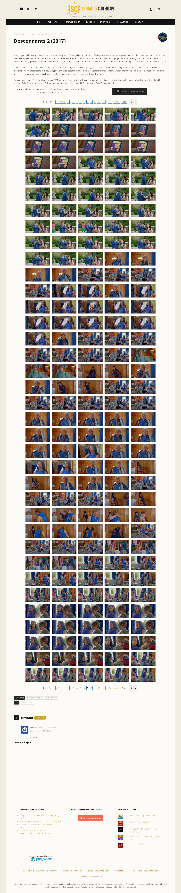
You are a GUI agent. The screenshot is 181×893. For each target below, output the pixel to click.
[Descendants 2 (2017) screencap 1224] (117, 569)
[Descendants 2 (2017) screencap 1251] (38, 665)
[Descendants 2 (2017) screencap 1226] (38, 585)
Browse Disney (73, 22)
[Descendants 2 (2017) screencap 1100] (143, 169)
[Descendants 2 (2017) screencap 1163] (90, 377)
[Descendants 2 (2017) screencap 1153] (90, 345)
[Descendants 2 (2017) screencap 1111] (38, 217)
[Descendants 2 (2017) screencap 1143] (90, 313)
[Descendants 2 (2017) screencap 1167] (64, 393)
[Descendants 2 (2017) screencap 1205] (143, 505)
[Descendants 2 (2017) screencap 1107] (64, 201)
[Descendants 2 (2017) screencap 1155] (143, 345)
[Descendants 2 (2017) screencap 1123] (90, 249)
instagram (31, 9)
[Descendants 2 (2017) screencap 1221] (38, 569)
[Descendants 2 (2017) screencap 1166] (38, 393)
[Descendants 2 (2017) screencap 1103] (90, 185)
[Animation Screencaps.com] (90, 8)
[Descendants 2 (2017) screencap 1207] (64, 521)
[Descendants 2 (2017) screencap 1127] (64, 265)
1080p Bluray (27, 703)
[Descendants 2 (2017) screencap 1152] (64, 345)
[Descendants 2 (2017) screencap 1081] (38, 121)
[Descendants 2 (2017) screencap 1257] (64, 681)
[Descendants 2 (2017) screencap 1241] (38, 633)
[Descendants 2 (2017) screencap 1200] (143, 489)
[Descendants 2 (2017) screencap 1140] (143, 297)
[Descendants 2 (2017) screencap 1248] (90, 649)
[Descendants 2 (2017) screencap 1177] (64, 425)
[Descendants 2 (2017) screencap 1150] (143, 329)
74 (110, 101)
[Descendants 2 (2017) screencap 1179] (117, 425)
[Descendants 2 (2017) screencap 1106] (38, 201)
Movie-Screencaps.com (98, 871)
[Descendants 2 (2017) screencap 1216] (38, 553)
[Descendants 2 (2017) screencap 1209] (117, 521)
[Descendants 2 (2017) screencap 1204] (117, 505)
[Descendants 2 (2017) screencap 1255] (143, 665)
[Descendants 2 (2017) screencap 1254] (117, 665)
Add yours (40, 718)
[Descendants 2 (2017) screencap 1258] (90, 681)
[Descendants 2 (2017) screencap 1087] (64, 137)
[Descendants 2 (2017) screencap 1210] (143, 521)
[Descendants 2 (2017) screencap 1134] (117, 281)
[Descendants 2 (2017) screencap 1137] (64, 297)
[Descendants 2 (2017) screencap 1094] (117, 153)
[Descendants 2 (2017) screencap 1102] (64, 185)
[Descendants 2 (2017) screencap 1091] (38, 153)
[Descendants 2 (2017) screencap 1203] (90, 505)
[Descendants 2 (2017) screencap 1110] (143, 201)
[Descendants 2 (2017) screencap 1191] (38, 473)
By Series (90, 22)
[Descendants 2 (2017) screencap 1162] (64, 377)
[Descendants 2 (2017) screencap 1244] (117, 633)
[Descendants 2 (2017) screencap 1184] (117, 441)
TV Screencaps (121, 871)
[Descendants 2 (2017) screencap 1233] (90, 601)
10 (99, 101)
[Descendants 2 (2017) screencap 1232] (64, 601)
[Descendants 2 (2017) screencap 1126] (38, 265)
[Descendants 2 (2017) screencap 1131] (38, 281)
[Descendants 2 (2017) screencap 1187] (64, 457)
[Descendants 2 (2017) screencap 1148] (90, 329)
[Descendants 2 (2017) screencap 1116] (38, 233)
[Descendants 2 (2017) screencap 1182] (64, 441)
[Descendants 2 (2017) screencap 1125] (143, 249)
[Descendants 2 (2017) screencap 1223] (90, 569)
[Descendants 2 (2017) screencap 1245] (143, 633)
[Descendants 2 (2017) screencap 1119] (117, 233)
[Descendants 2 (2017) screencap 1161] (38, 377)
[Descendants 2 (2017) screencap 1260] (143, 681)
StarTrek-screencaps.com (145, 871)
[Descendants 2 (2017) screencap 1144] (117, 313)
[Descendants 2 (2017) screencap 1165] (143, 377)
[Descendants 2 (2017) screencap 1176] (38, 425)
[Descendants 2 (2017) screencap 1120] (143, 233)
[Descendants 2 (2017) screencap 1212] (64, 537)
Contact (139, 22)
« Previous (60, 101)
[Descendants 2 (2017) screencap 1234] (117, 601)
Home (40, 22)
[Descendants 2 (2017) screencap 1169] (117, 393)
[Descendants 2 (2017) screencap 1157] (64, 361)
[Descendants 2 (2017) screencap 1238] (90, 617)
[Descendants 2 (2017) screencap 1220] (143, 553)
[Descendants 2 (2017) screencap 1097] (64, 169)
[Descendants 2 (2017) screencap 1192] (64, 473)
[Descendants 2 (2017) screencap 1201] (38, 505)
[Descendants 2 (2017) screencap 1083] (90, 121)
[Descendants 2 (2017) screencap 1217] (64, 553)
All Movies (53, 22)
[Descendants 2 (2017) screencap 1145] (143, 313)
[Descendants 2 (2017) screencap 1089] (117, 137)
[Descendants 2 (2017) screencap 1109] (117, 201)
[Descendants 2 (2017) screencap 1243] (90, 633)
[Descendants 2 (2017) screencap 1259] (117, 681)
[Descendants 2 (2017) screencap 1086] (38, 137)
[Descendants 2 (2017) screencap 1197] (64, 489)
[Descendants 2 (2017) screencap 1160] (143, 361)
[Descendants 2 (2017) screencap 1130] (143, 265)
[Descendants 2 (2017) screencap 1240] (143, 617)
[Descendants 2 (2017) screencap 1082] (64, 121)
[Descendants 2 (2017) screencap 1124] (117, 249)
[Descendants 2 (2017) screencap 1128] (90, 265)
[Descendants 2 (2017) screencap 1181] (38, 441)
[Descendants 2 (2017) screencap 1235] (143, 601)
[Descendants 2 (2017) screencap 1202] (64, 505)
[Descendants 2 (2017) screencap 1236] (38, 617)
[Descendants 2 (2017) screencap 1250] (143, 649)
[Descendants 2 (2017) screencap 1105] (143, 185)
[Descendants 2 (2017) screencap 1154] (117, 345)
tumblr (38, 9)
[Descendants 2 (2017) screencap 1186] (38, 457)
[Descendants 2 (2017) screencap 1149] (117, 329)
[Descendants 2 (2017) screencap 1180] (143, 425)
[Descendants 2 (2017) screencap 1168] (90, 393)
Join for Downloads (72, 871)
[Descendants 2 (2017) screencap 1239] (117, 617)
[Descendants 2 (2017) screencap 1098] (90, 169)
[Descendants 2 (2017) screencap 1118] (90, 233)
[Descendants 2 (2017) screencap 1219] (117, 553)
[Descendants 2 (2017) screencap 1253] (90, 665)
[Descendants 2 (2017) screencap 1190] (143, 457)
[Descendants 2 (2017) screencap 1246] (38, 649)
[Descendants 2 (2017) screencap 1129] (117, 265)
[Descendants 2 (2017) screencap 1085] (143, 121)
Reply (60, 728)
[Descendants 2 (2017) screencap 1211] (38, 537)
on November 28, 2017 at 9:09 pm (45, 728)
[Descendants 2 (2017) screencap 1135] (143, 281)
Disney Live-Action (35, 698)
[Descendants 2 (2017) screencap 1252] (64, 665)
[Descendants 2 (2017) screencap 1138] (90, 297)
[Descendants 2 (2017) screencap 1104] (117, 185)
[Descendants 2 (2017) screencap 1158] (90, 361)
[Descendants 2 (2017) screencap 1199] (117, 489)
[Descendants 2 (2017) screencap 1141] (38, 313)
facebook (24, 9)
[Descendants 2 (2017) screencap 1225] (143, 569)
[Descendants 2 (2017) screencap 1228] (90, 585)
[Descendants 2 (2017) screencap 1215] (143, 537)
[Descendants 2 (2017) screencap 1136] (38, 297)
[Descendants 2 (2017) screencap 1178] (90, 425)
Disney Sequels (51, 698)
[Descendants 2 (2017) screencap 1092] (64, 153)
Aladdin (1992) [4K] (137, 844)
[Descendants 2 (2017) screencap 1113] (90, 217)
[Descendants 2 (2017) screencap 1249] (117, 649)
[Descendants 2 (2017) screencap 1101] (38, 185)
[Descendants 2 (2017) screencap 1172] (64, 409)
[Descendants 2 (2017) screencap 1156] (38, 361)
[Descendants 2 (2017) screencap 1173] (90, 409)
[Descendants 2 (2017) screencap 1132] (64, 281)
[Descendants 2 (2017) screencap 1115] (143, 217)
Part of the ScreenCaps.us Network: (40, 871)
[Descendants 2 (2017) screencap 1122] (64, 249)
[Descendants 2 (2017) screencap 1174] (117, 409)
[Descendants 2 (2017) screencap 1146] (38, 329)
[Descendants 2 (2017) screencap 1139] (117, 297)
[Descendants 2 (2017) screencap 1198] (90, 489)
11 (104, 101)
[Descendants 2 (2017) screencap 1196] (38, 489)
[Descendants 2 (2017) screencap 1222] (64, 569)
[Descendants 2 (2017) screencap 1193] (90, 473)
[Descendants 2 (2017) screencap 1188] (90, 457)
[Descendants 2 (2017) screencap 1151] (38, 345)
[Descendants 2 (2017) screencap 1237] (64, 617)
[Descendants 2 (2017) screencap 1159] (117, 361)
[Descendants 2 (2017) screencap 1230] (143, 585)
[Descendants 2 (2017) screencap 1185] (143, 441)
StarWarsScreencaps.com (90, 877)
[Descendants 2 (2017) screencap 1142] (64, 313)
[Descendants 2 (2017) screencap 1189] (117, 457)
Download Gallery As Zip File (132, 92)
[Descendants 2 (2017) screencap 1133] (90, 281)
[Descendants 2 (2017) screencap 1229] (117, 585)
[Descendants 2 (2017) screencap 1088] (90, 137)
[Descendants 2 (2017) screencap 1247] (64, 649)
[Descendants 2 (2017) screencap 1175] (143, 409)
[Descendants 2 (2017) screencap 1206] (38, 521)
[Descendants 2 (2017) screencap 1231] (38, 601)
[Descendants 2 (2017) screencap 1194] (117, 473)
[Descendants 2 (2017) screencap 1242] (64, 633)
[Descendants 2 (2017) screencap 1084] (117, 121)
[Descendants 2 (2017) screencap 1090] (143, 137)
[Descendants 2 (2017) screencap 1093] (90, 153)
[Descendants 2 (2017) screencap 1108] (90, 201)
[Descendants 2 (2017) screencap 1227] (64, 585)
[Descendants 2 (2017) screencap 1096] (38, 169)
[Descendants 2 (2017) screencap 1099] (117, 169)
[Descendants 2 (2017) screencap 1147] (64, 329)
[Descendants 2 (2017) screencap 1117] (64, 233)
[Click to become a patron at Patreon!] (90, 822)
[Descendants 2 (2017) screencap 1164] (117, 377)
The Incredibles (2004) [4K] (140, 822)
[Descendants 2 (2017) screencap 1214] (117, 537)
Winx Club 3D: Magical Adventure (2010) (145, 815)
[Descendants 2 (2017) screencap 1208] (90, 521)
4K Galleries (121, 22)
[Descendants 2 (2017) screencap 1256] (38, 681)
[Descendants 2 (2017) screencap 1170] (143, 393)
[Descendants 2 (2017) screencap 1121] (38, 249)
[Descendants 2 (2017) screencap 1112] (64, 217)
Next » (116, 101)
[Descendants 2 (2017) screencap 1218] (90, 553)
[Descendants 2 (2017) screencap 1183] (90, 441)
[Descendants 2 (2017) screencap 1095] (143, 153)
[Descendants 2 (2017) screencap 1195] (143, 473)
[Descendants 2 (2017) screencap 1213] (90, 537)
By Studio (105, 22)
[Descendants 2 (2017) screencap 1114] (117, 217)
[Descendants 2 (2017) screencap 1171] (38, 409)
